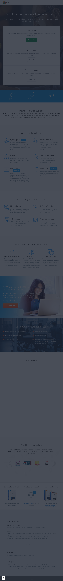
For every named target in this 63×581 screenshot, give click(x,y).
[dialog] (31, 290)
